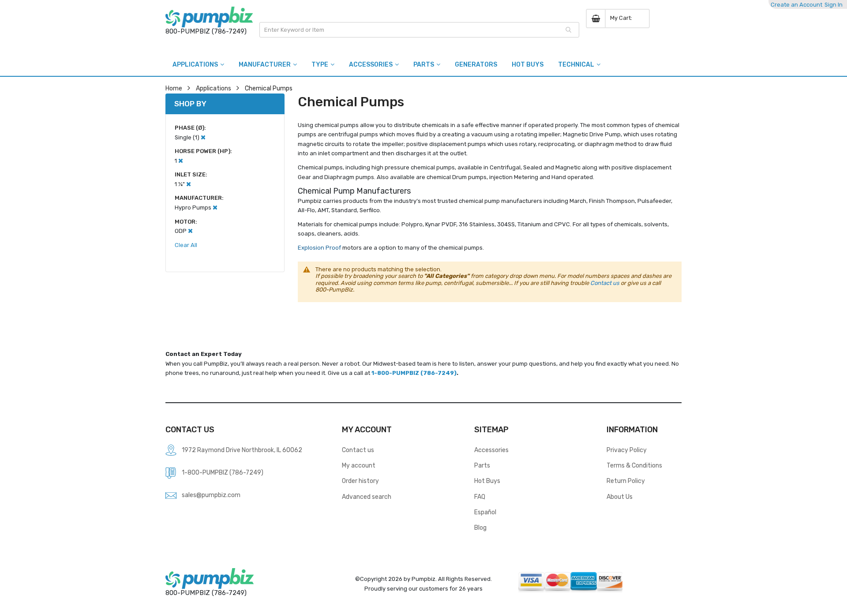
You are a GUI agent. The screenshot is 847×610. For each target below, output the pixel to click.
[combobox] (419, 29)
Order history (360, 480)
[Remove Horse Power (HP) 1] (180, 160)
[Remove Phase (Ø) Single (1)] (203, 137)
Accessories (491, 449)
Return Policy (626, 480)
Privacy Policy (627, 449)
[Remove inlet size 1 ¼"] (188, 184)
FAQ (479, 496)
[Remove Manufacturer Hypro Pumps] (215, 207)
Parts (482, 465)
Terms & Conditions (634, 465)
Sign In (834, 4)
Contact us (604, 283)
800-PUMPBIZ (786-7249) (206, 31)
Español (485, 512)
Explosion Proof (320, 247)
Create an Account (796, 4)
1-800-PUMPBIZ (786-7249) (414, 373)
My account (358, 465)
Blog (480, 527)
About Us (620, 496)
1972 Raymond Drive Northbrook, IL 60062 (242, 449)
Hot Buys (487, 480)
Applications (213, 88)
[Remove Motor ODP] (190, 231)
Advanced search (366, 496)
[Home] (209, 17)
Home (173, 88)
